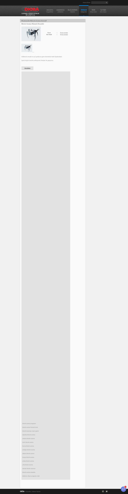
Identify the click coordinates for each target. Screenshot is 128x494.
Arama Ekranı (86, 2)
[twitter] (106, 491)
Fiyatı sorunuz (64, 32)
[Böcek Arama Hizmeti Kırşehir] (27, 51)
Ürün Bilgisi (27, 68)
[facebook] (103, 491)
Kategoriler (26, 21)
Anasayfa (49, 11)
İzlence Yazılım (36, 491)
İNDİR (93, 11)
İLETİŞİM (103, 11)
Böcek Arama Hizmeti (38, 21)
